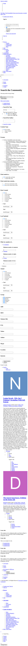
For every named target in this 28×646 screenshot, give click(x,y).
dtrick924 (5, 502)
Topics (6, 132)
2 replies (8, 513)
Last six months (8, 198)
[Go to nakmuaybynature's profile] (15, 395)
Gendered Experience (10, 57)
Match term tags (12, 113)
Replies (5, 251)
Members (4, 266)
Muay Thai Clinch (10, 60)
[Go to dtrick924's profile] (15, 494)
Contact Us (5, 574)
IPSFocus (12, 569)
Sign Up (5, 35)
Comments (6, 244)
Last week (7, 195)
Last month (7, 197)
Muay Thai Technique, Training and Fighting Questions (13, 405)
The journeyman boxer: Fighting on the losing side (14, 498)
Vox (6, 302)
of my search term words (11, 183)
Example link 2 (6, 544)
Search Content (7, 361)
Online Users (9, 44)
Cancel (5, 362)
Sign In (8, 31)
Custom (6, 201)
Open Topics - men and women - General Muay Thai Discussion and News (14, 503)
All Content (7, 129)
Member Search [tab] (6, 104)
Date (7, 368)
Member (6, 298)
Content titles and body (10, 177)
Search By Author (7, 124)
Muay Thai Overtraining (11, 61)
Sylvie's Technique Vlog (11, 63)
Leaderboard (8, 45)
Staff (4, 48)
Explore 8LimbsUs (7, 54)
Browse (5, 41)
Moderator (7, 300)
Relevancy (8, 369)
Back (7, 592)
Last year (7, 199)
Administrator (8, 297)
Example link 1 (6, 543)
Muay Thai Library (7, 71)
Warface (8, 68)
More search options (5, 100)
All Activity (5, 49)
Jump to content (4, 1)
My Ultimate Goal (10, 67)
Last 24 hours (8, 194)
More (7, 46)
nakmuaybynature (7, 404)
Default (8, 571)
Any (6, 192)
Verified (6, 301)
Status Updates (8, 131)
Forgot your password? (11, 33)
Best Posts (8, 56)
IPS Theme (5, 569)
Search (7, 50)
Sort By (5, 367)
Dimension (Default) (10, 573)
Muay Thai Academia (10, 66)
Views (5, 258)
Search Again (3, 98)
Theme (4, 570)
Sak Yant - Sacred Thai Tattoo (12, 62)
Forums (7, 43)
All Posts (8, 55)
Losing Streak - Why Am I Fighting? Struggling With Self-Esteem (14, 400)
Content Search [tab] (6, 103)
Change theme (4, 644)
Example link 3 (6, 545)
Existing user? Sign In (8, 16)
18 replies (8, 451)
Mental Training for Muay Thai (12, 59)
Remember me (9, 28)
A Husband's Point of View (12, 65)
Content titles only (9, 178)
